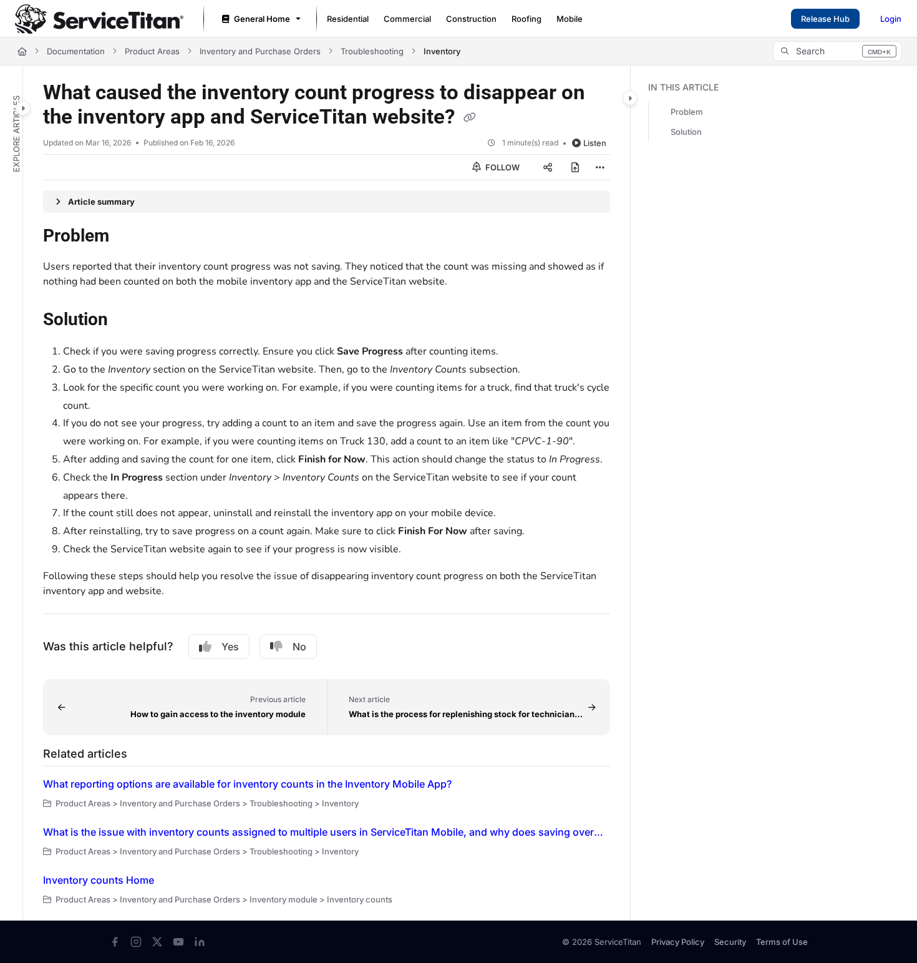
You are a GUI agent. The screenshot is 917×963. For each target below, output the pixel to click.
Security (730, 942)
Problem (687, 112)
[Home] (99, 19)
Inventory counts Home (98, 880)
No (299, 646)
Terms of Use (782, 942)
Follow (501, 167)
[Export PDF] (575, 167)
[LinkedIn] (199, 941)
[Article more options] (600, 167)
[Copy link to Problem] (129, 237)
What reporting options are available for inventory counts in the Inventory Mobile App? (247, 784)
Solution (686, 132)
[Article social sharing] (548, 167)
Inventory (442, 51)
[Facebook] (114, 941)
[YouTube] (178, 941)
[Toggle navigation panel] (23, 107)
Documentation (76, 51)
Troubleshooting (372, 51)
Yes (230, 646)
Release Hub (825, 19)
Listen (594, 143)
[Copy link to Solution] (128, 321)
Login (890, 19)
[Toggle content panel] (630, 97)
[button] (837, 51)
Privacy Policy (677, 942)
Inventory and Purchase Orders (260, 51)
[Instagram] (136, 941)
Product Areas (152, 51)
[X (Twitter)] (157, 941)
